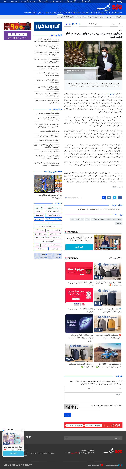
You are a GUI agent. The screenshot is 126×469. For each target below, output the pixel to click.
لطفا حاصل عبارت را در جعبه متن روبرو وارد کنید (106, 405)
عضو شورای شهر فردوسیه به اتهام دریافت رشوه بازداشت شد (48, 118)
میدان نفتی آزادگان (77, 219)
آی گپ (72, 2)
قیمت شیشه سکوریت (52, 211)
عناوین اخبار (118, 17)
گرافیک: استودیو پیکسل (94, 465)
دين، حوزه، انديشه (101, 13)
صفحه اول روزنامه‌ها (53, 171)
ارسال (67, 414)
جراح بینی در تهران (53, 208)
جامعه (77, 13)
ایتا (38, 2)
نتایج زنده (32, 1)
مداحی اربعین (39, 219)
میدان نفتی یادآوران (98, 219)
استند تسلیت (50, 219)
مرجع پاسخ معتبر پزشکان (48, 226)
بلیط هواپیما (56, 237)
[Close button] (23, 429)
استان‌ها (48, 13)
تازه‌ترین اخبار (56, 35)
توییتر (50, 2)
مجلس (102, 17)
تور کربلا (58, 219)
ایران (87, 219)
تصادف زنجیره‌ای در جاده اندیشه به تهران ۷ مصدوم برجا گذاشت (46, 146)
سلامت (82, 13)
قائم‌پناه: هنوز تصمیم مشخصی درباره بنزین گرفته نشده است (47, 94)
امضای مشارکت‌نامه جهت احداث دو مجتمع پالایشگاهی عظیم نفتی (99, 209)
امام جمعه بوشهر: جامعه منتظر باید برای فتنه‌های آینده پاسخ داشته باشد (46, 53)
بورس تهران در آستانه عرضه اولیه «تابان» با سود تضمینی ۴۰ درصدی (46, 164)
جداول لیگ (24, 2)
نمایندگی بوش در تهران (42, 237)
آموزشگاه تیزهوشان (41, 234)
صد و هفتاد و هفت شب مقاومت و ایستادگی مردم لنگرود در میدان (48, 67)
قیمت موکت (40, 215)
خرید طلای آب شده (54, 215)
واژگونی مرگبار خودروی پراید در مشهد (47, 136)
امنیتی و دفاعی (94, 17)
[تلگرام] (30, 437)
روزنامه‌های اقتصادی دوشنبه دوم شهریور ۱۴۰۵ (49, 196)
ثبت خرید (79, 247)
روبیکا (43, 2)
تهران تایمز (55, 249)
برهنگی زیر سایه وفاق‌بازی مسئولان (48, 140)
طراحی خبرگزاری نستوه (112, 465)
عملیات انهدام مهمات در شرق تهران (48, 113)
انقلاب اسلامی (65, 17)
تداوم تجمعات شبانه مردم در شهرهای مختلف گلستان (47, 101)
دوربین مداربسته (47, 222)
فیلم (39, 13)
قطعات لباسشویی (55, 234)
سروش (79, 2)
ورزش (65, 13)
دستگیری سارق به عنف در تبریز (49, 151)
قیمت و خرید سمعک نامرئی (51, 245)
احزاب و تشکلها (84, 17)
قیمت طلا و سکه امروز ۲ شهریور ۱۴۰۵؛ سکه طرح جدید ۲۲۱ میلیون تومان (47, 125)
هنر (109, 13)
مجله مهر (34, 13)
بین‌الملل (54, 13)
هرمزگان (118, 223)
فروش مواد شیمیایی (53, 230)
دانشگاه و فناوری (90, 13)
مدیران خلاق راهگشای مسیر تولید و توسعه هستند (48, 81)
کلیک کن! (13, 453)
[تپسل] (66, 232)
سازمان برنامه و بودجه (114, 219)
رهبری (112, 17)
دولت (107, 17)
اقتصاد (73, 13)
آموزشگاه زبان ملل (48, 241)
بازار (69, 13)
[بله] (26, 437)
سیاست (60, 13)
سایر (58, 17)
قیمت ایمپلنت (39, 230)
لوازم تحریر (39, 208)
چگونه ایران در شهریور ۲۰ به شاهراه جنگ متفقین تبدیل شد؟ (48, 74)
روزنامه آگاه (40, 249)
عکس (43, 13)
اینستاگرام (58, 2)
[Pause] (96, 248)
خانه (120, 13)
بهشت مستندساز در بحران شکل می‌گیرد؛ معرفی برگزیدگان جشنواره (46, 60)
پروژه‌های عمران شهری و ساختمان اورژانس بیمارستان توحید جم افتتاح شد (46, 40)
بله (66, 2)
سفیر (38, 211)
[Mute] (99, 248)
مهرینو (37, 245)
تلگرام (86, 2)
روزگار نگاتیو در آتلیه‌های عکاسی (49, 131)
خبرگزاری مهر (111, 94)
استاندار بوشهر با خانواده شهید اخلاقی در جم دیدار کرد (47, 47)
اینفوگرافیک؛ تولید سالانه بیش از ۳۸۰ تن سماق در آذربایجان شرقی (47, 157)
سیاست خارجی (74, 17)
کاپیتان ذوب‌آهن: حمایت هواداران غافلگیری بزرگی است (48, 88)
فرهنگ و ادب (114, 13)
